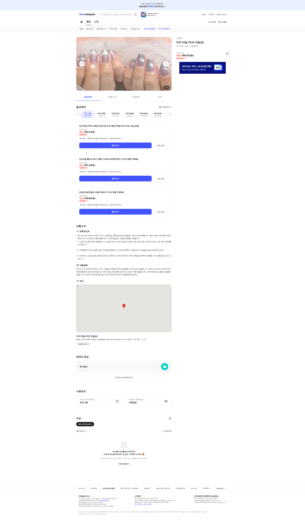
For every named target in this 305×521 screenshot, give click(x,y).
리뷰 (160, 97)
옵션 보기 (115, 145)
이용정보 (136, 97)
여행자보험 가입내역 (163, 488)
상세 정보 (161, 145)
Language (219, 488)
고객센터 (206, 488)
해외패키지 (101, 29)
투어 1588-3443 (140, 498)
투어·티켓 (113, 29)
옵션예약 (88, 97)
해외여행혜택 (149, 29)
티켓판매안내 (180, 488)
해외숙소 (90, 29)
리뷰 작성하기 (124, 464)
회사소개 (82, 488)
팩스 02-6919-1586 (141, 500)
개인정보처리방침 (108, 488)
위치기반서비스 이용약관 (129, 488)
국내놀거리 (135, 29)
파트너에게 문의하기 (125, 377)
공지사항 (194, 488)
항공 (81, 29)
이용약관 (94, 488)
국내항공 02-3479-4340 (160, 502)
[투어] (88, 22)
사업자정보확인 (104, 500)
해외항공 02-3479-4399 (143, 502)
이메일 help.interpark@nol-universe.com (162, 500)
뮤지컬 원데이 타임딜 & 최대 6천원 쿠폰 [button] (116, 14)
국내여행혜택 (164, 29)
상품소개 (112, 97)
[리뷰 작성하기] (170, 418)
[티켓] (96, 22)
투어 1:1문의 (138, 504)
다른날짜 (165, 107)
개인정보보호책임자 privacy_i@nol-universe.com (210, 502)
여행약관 (147, 488)
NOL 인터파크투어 (85, 424)
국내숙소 (124, 29)
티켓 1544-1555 (152, 498)
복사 (145, 340)
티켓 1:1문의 (148, 504)
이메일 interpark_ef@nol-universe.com (207, 500)
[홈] (81, 22)
